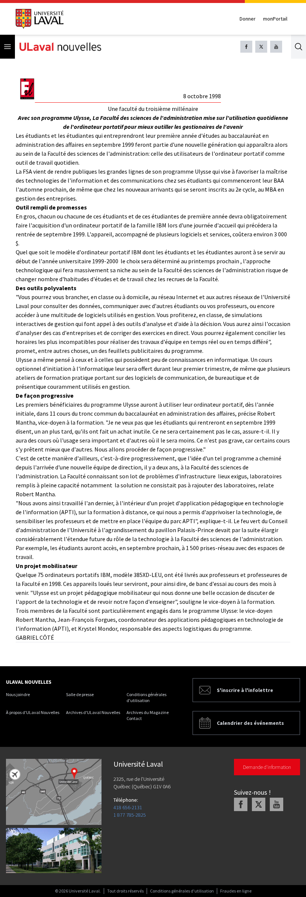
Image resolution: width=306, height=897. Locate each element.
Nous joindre (18, 694)
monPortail (275, 18)
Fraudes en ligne (236, 891)
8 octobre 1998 (202, 96)
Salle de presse (80, 694)
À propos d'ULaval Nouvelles (32, 712)
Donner (248, 18)
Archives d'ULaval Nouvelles (93, 712)
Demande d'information (267, 767)
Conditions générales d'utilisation (146, 697)
